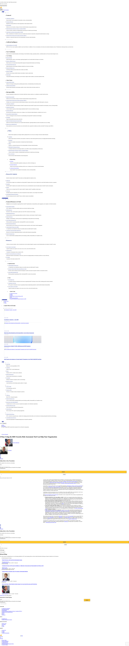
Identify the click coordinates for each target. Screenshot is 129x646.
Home (3, 425)
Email (2, 468)
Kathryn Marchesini (16, 442)
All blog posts (2, 595)
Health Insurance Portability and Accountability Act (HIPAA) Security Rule (57, 510)
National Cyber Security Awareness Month (70, 481)
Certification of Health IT (6, 608)
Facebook (1, 534)
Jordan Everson (4, 581)
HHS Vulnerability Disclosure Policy (8, 643)
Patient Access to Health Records (7, 612)
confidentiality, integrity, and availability (54, 486)
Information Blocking (5, 609)
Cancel (64, 474)
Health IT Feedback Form (72, 518)
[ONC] (10, 635)
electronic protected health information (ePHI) (68, 483)
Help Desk (52, 517)
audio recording (67, 517)
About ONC (4, 630)
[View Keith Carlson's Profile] (4, 567)
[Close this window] (0, 476)
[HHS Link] (21, 635)
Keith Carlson (4, 568)
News (3, 625)
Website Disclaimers (5, 641)
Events (3, 626)
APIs (63, 503)
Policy (10, 130)
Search (1, 423)
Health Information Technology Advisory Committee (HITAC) (12, 611)
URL (1, 464)
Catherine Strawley (5, 562)
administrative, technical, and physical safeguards (74, 485)
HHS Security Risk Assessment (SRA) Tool (57, 482)
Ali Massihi (9, 450)
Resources (9, 240)
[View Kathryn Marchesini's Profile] (9, 446)
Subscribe (1, 458)
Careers (3, 631)
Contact (3, 632)
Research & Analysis (11, 174)
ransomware (66, 521)
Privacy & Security (5, 434)
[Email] (63, 457)
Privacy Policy (4, 640)
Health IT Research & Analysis (7, 619)
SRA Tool (60, 516)
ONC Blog (4, 426)
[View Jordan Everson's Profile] (6, 580)
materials (60, 517)
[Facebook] (63, 454)
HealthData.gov (4, 618)
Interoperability (4, 610)
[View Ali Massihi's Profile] (4, 453)
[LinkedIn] (63, 456)
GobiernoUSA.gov (5, 642)
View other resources (8, 595)
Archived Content (5, 644)
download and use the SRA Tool (51, 522)
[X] (63, 455)
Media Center (4, 623)
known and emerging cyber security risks (51, 494)
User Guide (71, 516)
